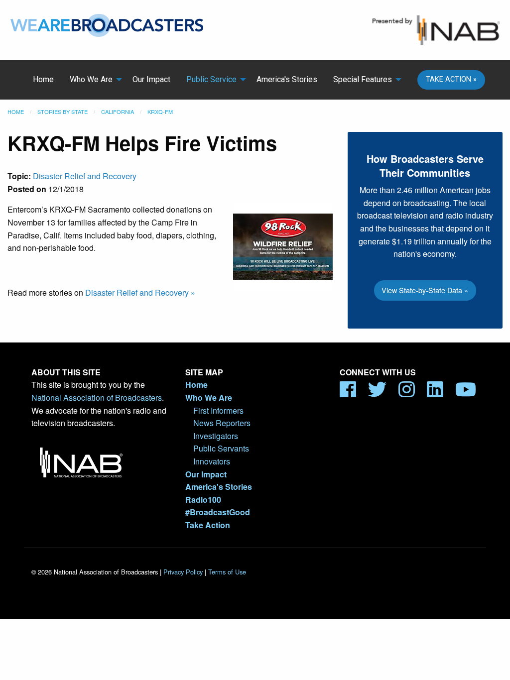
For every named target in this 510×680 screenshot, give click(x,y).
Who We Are (91, 79)
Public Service (211, 79)
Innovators (211, 461)
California (117, 111)
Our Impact (151, 79)
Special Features (362, 79)
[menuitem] (43, 79)
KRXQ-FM (160, 111)
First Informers (218, 410)
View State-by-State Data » (425, 290)
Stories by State (62, 111)
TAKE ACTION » (451, 79)
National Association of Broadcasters (96, 397)
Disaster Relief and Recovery (84, 176)
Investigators (215, 436)
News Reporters (222, 423)
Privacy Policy (183, 571)
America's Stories (286, 79)
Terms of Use (227, 571)
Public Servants (221, 448)
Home (43, 79)
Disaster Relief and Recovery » (140, 292)
